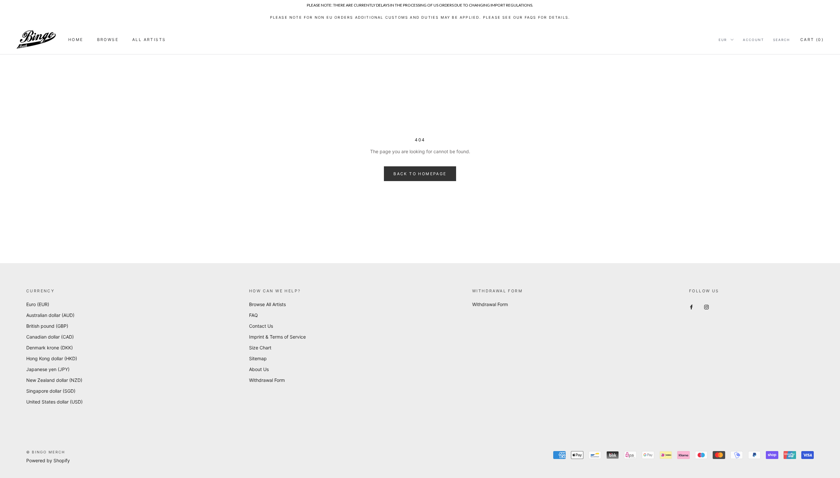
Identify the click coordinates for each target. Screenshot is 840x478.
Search (781, 40)
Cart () (812, 39)
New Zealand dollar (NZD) (54, 380)
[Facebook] (691, 306)
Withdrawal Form (267, 380)
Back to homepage (419, 173)
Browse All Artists (267, 304)
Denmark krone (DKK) (49, 347)
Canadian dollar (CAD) (50, 337)
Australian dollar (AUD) (50, 315)
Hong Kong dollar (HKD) (51, 358)
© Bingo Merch (45, 452)
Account (753, 40)
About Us (259, 369)
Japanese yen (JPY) (48, 369)
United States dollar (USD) (54, 402)
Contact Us (261, 326)
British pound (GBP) (47, 326)
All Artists (149, 39)
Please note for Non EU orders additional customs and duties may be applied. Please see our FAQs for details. (420, 17)
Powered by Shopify (48, 460)
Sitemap (258, 358)
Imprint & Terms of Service (277, 337)
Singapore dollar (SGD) (50, 391)
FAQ (253, 315)
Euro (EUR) (37, 304)
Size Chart (260, 347)
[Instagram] (706, 306)
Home (75, 39)
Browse (107, 39)
